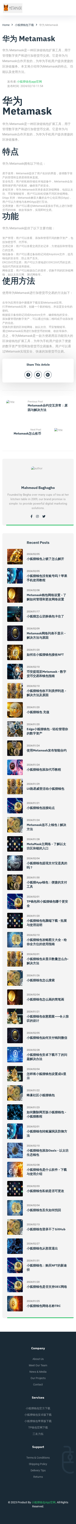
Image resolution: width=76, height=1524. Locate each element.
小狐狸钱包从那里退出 (42, 1248)
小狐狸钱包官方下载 (38, 1408)
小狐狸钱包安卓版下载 (38, 1414)
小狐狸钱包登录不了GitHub (46, 1229)
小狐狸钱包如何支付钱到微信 (47, 1038)
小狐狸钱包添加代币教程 (44, 769)
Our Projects (38, 1378)
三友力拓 (38, 1433)
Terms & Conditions (38, 1457)
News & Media (38, 1371)
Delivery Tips (38, 1470)
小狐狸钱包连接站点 (41, 808)
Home (6, 25)
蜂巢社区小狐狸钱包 (41, 1095)
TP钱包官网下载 (38, 1427)
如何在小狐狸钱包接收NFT (45, 654)
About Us (38, 1359)
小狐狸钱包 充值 (38, 712)
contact (38, 1384)
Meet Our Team (38, 1365)
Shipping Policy (38, 1464)
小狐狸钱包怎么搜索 (41, 980)
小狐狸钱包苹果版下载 (38, 1421)
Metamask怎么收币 (27, 433)
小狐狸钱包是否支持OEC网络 (47, 1287)
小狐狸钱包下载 (24, 25)
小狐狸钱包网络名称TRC (44, 1306)
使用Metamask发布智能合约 (47, 750)
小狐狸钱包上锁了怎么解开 (45, 559)
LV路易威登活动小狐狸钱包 (45, 789)
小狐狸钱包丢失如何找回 (44, 1210)
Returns (38, 1476)
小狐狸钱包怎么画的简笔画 (45, 999)
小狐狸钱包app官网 (29, 81)
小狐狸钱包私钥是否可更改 (45, 1191)
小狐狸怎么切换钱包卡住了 (45, 616)
